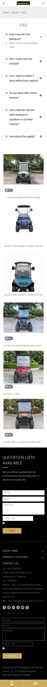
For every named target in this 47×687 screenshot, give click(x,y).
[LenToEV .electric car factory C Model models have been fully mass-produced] (23, 414)
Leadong (26, 675)
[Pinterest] (27, 607)
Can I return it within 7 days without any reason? (23, 78)
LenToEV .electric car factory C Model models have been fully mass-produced (22, 442)
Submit (12, 530)
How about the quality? (22, 136)
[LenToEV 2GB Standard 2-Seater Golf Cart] (23, 278)
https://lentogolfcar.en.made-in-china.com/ (26, 601)
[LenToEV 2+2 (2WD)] (23, 367)
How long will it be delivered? (19, 37)
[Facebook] (4, 607)
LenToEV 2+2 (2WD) (11, 394)
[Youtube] (18, 607)
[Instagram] (22, 607)
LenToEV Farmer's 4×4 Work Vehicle (23, 197)
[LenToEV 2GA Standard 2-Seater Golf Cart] (23, 218)
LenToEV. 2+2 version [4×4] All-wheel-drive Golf (22, 346)
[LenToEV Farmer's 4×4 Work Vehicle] (23, 169)
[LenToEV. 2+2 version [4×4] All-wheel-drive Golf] (23, 317)
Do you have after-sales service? (23, 95)
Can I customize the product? (20, 61)
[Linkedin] (9, 607)
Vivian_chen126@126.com (21, 573)
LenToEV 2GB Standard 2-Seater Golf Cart (23, 294)
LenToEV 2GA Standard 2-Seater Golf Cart (23, 246)
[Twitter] (13, 607)
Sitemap (6, 675)
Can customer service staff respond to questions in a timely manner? (21, 117)
